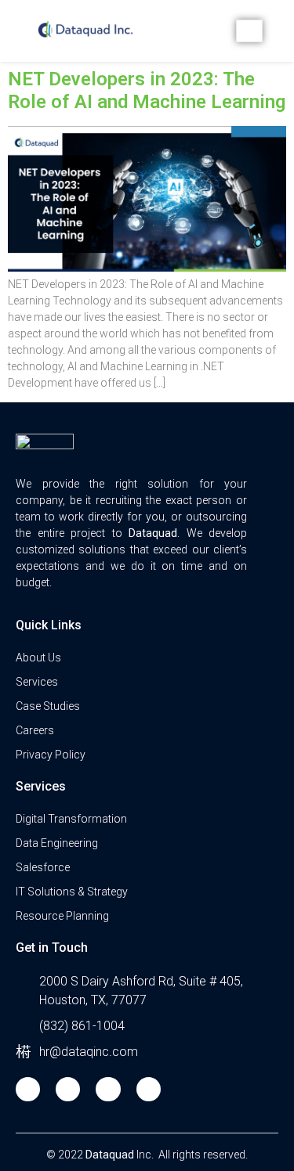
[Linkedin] (148, 1089)
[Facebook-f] (28, 1089)
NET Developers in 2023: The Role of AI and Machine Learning (146, 90)
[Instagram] (108, 1089)
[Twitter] (68, 1089)
